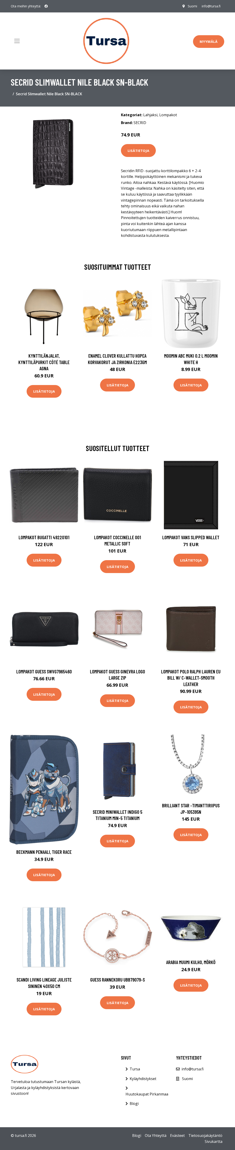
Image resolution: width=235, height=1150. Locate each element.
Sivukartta (213, 1141)
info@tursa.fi (211, 6)
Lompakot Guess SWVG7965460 (44, 671)
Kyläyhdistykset (143, 1078)
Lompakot (168, 114)
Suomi (192, 6)
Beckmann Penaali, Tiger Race (44, 852)
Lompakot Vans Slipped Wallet (190, 537)
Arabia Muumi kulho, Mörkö (190, 962)
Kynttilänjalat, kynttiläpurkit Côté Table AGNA (44, 362)
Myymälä (209, 41)
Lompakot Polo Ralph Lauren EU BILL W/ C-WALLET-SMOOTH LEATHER (191, 678)
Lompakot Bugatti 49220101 (44, 537)
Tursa (135, 1069)
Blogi (134, 1103)
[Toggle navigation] (17, 41)
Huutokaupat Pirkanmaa (147, 1094)
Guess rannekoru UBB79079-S (117, 979)
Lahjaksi (150, 114)
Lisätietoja (138, 150)
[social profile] (46, 6)
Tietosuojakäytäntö (205, 1135)
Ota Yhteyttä (155, 1135)
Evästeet (177, 1135)
